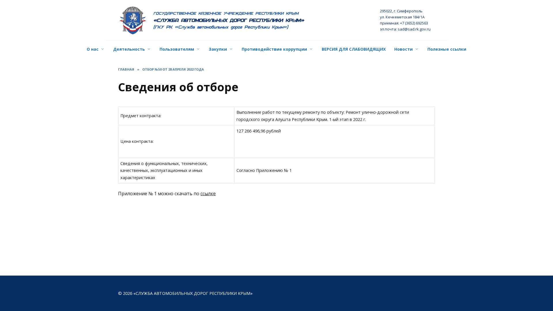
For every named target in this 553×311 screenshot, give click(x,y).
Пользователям (177, 49)
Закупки (218, 49)
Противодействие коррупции (274, 49)
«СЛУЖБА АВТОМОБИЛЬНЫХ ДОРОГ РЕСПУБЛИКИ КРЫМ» (229, 20)
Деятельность (129, 49)
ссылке (208, 193)
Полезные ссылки (446, 49)
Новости (403, 49)
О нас (93, 49)
